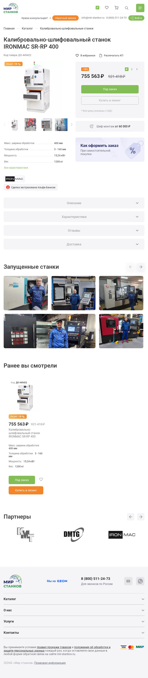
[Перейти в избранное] (107, 7)
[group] (38, 87)
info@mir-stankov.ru (93, 17)
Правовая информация (50, 663)
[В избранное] (39, 480)
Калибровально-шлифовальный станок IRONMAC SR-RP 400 (24, 433)
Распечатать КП (113, 55)
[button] (72, 124)
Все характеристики (16, 167)
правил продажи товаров (54, 647)
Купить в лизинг (110, 100)
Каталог (10, 599)
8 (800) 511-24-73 (116, 17)
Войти (138, 18)
